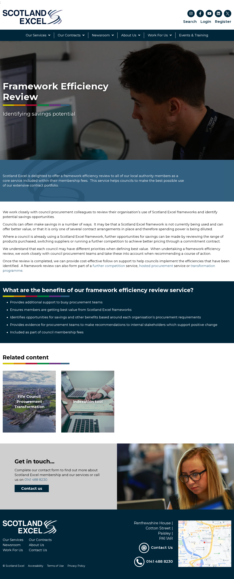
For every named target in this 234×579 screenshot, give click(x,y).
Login (205, 21)
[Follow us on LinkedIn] (218, 13)
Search (190, 21)
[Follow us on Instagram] (191, 13)
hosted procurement (156, 266)
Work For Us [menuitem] (158, 35)
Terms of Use (55, 565)
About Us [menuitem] (128, 35)
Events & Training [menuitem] (193, 35)
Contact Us (38, 550)
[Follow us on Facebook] (200, 13)
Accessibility (35, 565)
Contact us (31, 488)
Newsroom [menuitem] (101, 35)
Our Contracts (40, 540)
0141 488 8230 (35, 480)
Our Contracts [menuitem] (69, 35)
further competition (109, 266)
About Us (36, 545)
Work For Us (13, 550)
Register (223, 21)
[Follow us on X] (227, 13)
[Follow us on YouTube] (209, 13)
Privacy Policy (76, 565)
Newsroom (12, 545)
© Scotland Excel (13, 565)
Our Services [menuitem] (36, 35)
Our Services (13, 540)
